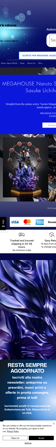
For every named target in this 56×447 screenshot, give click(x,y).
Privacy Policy (13, 431)
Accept (41, 438)
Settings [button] (28, 443)
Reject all (15, 438)
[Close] (52, 425)
